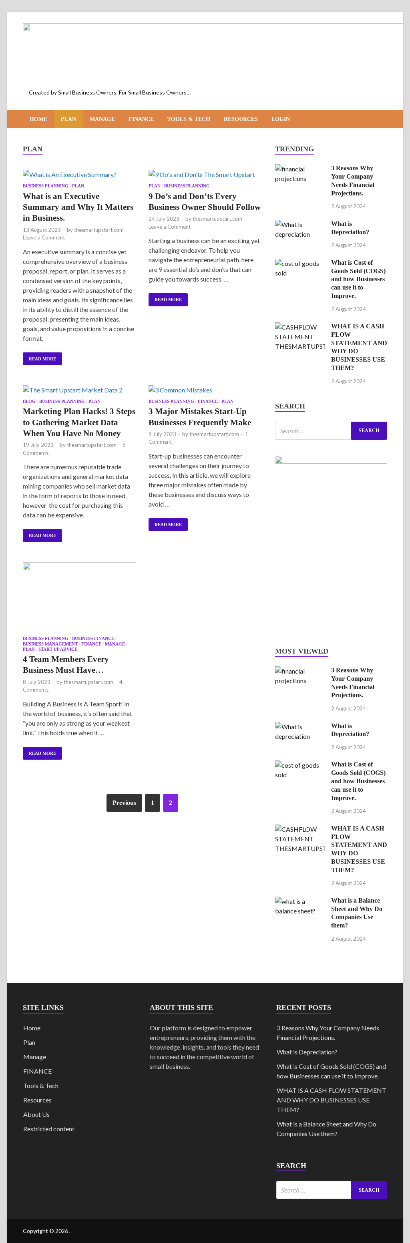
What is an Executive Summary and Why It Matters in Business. (78, 207)
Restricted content (48, 1128)
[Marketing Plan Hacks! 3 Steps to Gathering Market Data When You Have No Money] (79, 390)
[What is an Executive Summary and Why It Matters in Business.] (79, 174)
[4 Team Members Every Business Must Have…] (79, 597)
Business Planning (45, 185)
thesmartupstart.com (99, 230)
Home (38, 119)
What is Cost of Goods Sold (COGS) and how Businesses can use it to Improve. (358, 279)
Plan (68, 119)
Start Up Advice (57, 649)
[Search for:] (331, 431)
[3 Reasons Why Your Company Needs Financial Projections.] (300, 169)
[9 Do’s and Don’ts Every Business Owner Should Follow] (205, 174)
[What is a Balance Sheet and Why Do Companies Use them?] (300, 901)
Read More (39, 356)
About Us (36, 1114)
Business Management (50, 644)
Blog (29, 401)
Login (280, 119)
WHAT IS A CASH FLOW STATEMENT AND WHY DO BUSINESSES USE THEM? (331, 1099)
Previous (124, 802)
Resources (241, 119)
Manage (102, 119)
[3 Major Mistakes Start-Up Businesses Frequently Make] (205, 390)
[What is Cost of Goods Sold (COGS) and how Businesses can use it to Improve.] (300, 263)
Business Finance (93, 638)
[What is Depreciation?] (300, 224)
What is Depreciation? (307, 1052)
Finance (141, 119)
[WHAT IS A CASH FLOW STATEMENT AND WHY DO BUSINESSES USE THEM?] (300, 327)
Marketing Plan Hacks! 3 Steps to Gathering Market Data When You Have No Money (79, 422)
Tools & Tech (188, 119)
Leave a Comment (44, 237)
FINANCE (37, 1071)
